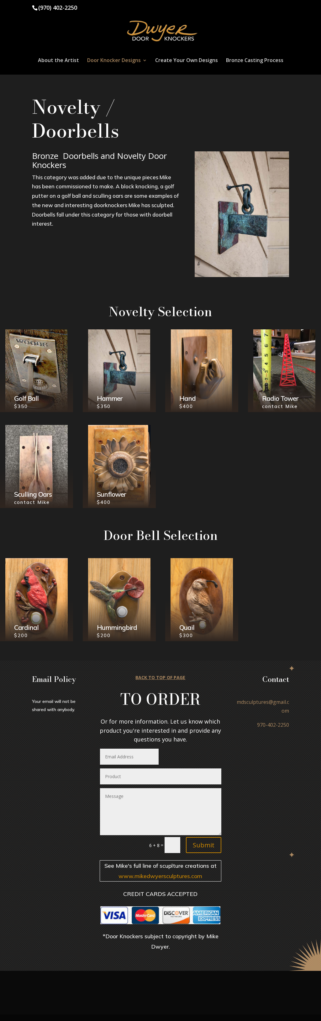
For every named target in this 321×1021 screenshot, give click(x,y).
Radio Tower (280, 398)
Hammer (110, 398)
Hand (187, 398)
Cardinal (26, 627)
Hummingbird (117, 627)
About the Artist (58, 61)
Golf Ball (26, 398)
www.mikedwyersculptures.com (160, 876)
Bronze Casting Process (254, 61)
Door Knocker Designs (114, 61)
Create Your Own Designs (186, 61)
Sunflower (111, 494)
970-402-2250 (273, 724)
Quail (186, 627)
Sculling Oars (33, 494)
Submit (203, 845)
